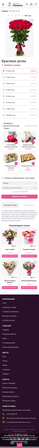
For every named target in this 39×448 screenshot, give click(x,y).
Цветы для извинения (10, 347)
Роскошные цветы (9, 401)
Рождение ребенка (9, 334)
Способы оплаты (8, 320)
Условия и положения (10, 312)
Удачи (4, 338)
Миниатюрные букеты (10, 396)
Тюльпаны (6, 369)
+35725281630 (11, 414)
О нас (4, 303)
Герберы (5, 374)
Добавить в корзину (19, 196)
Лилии (4, 365)
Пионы (5, 361)
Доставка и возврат (9, 316)
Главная (5, 11)
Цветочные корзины (9, 388)
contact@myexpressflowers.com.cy (18, 422)
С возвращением (8, 343)
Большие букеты (8, 392)
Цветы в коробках (8, 383)
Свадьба (5, 330)
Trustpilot (27, 410)
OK (19, 445)
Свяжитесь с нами (9, 307)
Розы (4, 356)
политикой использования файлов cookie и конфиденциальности (21, 440)
